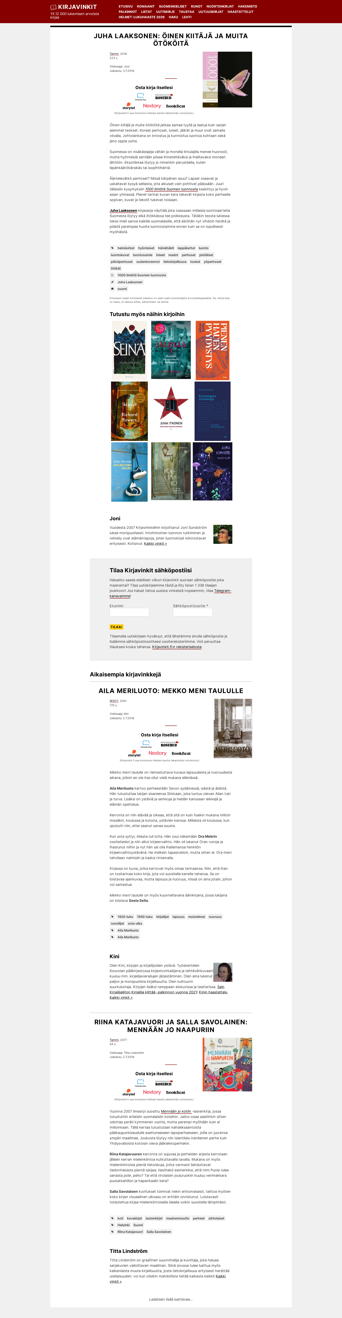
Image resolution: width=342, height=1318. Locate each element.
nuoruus (215, 917)
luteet (160, 255)
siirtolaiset (216, 1218)
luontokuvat (120, 255)
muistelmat (196, 917)
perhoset (189, 255)
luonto (204, 248)
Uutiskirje (165, 12)
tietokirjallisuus (175, 262)
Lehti (186, 17)
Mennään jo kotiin (176, 1111)
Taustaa (186, 12)
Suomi (138, 1225)
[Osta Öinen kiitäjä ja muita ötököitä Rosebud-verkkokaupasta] (166, 99)
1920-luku (125, 917)
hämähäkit (166, 248)
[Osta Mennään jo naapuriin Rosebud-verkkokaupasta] (166, 1086)
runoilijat (117, 923)
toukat (195, 262)
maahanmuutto (177, 1218)
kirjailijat (162, 917)
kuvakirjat (134, 1218)
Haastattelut (241, 12)
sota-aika (135, 923)
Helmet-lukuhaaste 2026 (142, 17)
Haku (173, 17)
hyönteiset (146, 248)
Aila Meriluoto (128, 930)
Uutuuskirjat (211, 12)
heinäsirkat (126, 248)
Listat (146, 12)
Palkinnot (128, 12)
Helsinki (124, 1225)
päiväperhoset (122, 262)
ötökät (116, 268)
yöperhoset (212, 262)
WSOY (114, 701)
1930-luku (145, 917)
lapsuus (179, 917)
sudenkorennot (148, 262)
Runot (196, 6)
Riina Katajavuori (130, 1232)
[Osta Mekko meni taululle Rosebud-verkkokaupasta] (171, 747)
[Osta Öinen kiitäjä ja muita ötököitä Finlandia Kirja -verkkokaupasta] (142, 99)
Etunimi (117, 606)
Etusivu (126, 6)
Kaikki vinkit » (155, 543)
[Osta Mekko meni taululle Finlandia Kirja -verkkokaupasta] (148, 747)
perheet (199, 1218)
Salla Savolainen (159, 1232)
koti (120, 1218)
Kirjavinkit (77, 6)
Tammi (114, 53)
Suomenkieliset (173, 6)
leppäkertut (186, 248)
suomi (122, 289)
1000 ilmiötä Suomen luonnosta (142, 275)
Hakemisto (247, 6)
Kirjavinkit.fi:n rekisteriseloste (176, 647)
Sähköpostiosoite (190, 606)
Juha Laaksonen (130, 282)
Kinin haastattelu (213, 992)
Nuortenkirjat (220, 6)
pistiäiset (206, 255)
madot (173, 255)
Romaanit (146, 6)
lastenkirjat (154, 1218)
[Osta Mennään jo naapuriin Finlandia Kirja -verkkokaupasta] (142, 1086)
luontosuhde (142, 255)
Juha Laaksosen (123, 210)
